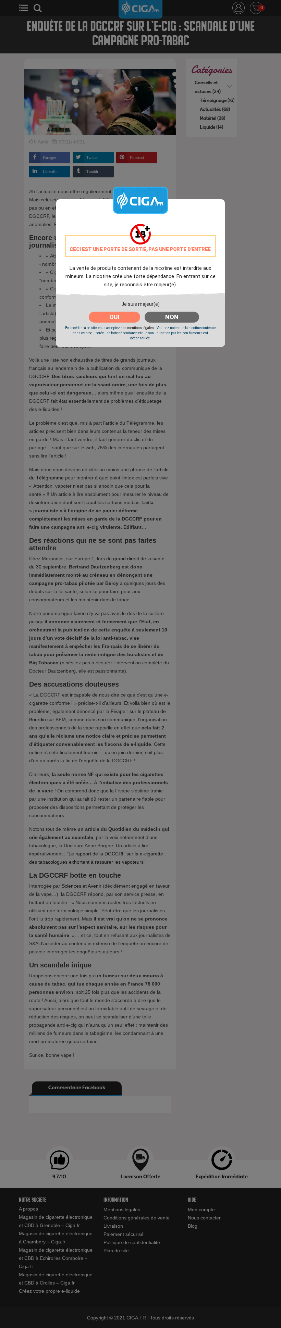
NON (172, 317)
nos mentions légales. (138, 328)
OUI (114, 317)
